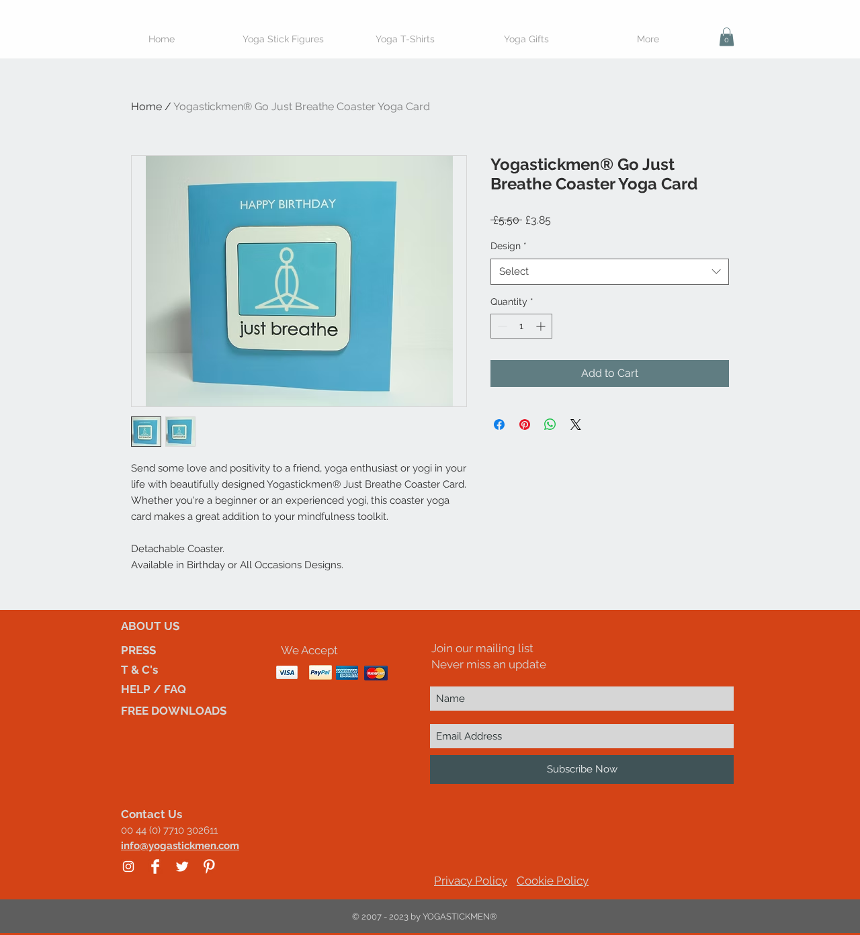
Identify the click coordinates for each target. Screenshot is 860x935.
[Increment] (541, 326)
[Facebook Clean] (155, 866)
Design (508, 245)
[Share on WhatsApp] (550, 424)
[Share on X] (576, 424)
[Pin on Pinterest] (525, 424)
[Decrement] (500, 326)
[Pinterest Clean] (209, 866)
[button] (726, 37)
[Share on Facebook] (499, 424)
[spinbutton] (521, 326)
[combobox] (609, 272)
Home (146, 106)
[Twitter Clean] (182, 866)
